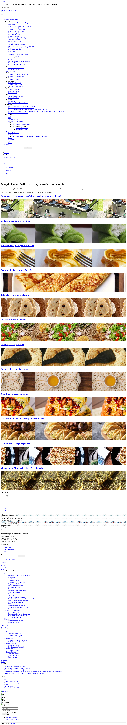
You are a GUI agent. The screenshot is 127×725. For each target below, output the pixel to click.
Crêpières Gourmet (13, 653)
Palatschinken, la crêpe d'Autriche (17, 245)
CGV (9, 118)
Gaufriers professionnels (15, 592)
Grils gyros (11, 595)
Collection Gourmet (10, 652)
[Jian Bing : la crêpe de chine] (63, 406)
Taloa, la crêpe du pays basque (15, 295)
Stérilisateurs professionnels (16, 620)
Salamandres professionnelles (16, 605)
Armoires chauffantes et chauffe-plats (19, 575)
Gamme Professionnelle (11, 19)
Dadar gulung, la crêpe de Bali (15, 221)
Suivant (6, 508)
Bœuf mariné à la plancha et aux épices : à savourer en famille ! (30, 136)
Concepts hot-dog (13, 580)
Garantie (10, 116)
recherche (3, 148)
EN (4, 1)
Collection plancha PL (14, 633)
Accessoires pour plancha (15, 637)
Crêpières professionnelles (16, 584)
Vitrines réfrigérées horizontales (17, 615)
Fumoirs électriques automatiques (18, 590)
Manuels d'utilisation (22, 128)
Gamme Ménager (9, 71)
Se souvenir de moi (10, 712)
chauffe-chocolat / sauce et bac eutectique (20, 579)
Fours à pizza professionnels (16, 585)
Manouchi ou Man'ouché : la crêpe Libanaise (22, 468)
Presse (10, 138)
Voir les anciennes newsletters (9, 559)
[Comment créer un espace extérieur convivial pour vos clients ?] (63, 208)
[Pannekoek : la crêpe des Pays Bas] (63, 282)
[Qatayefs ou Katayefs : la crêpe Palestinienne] (63, 431)
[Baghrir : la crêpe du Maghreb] (63, 381)
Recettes (10, 134)
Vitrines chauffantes (14, 609)
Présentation (11, 101)
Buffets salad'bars (13, 612)
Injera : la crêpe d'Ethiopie (14, 320)
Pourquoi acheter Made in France (18, 103)
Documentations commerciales (21, 124)
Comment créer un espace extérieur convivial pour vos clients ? (31, 196)
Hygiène (6, 619)
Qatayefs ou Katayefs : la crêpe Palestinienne (22, 418)
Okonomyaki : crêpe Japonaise (15, 443)
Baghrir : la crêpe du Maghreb (15, 369)
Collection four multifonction (16, 642)
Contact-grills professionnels (16, 582)
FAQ (5, 551)
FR (2, 1)
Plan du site (7, 548)
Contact (6, 144)
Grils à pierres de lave (14, 594)
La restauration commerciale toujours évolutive (22, 106)
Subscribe (21, 556)
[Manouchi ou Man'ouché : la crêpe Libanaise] (63, 480)
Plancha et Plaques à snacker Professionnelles (21, 599)
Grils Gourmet (12, 657)
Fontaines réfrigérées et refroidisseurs (19, 614)
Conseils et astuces (13, 133)
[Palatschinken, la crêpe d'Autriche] (63, 258)
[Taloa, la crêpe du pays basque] (63, 307)
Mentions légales (13, 119)
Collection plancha (9, 632)
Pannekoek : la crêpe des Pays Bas (17, 270)
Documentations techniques (12, 683)
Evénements (11, 139)
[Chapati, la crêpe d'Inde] (63, 357)
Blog (5, 131)
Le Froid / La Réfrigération (12, 610)
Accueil (6, 18)
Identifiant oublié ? (11, 717)
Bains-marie (11, 577)
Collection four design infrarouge (18, 640)
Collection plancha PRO (15, 635)
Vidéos (10, 143)
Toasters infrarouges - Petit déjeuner (18, 607)
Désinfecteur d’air (13, 622)
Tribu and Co (13, 723)
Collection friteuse (9, 648)
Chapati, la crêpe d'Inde (12, 344)
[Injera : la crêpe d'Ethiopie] (63, 332)
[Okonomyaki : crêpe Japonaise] (63, 456)
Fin (5, 510)
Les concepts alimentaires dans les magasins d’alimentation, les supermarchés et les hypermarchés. (37, 111)
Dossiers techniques (21, 129)
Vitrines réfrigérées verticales (16, 617)
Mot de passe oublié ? (12, 719)
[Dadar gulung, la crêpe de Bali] (63, 233)
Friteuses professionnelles (15, 589)
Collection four (8, 638)
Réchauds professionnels (15, 602)
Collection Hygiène (10, 643)
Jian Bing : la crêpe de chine (14, 394)
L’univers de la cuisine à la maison (18, 113)
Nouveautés (11, 141)
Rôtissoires (11, 604)
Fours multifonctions (14, 587)
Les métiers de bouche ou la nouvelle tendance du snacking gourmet (28, 109)
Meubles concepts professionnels (17, 597)
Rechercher (28, 148)
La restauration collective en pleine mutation (21, 108)
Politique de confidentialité (16, 121)
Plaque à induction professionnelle (18, 600)
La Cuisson (7, 574)
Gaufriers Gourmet (13, 655)
